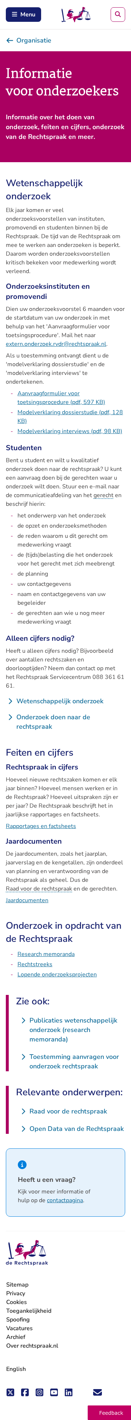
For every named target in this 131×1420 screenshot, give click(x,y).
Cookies (16, 1302)
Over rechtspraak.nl (32, 1346)
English (16, 1369)
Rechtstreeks (34, 964)
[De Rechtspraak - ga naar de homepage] (27, 1253)
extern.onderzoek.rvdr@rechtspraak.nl (56, 344)
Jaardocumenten (27, 900)
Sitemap (17, 1285)
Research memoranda (46, 954)
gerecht (104, 495)
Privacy (15, 1293)
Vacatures (19, 1328)
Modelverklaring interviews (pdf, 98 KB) (69, 431)
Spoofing (18, 1320)
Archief (15, 1337)
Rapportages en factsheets (41, 826)
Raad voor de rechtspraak (39, 889)
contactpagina (65, 1200)
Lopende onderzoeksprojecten (57, 975)
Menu (27, 15)
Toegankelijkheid (28, 1311)
